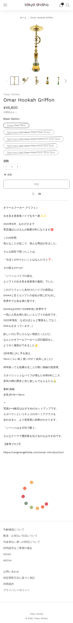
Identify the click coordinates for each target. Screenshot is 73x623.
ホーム (23, 17)
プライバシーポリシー (16, 590)
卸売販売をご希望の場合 (17, 548)
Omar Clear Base (16, 125)
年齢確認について (13, 529)
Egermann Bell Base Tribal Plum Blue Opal (31, 152)
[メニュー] (5, 5)
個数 (6, 161)
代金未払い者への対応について (21, 541)
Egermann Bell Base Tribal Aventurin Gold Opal (33, 139)
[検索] (68, 5)
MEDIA (7, 560)
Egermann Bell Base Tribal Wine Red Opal (30, 145)
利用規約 (8, 583)
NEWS (7, 554)
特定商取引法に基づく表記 (19, 577)
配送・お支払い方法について (20, 535)
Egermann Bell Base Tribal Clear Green (29, 132)
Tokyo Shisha (11, 94)
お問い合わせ (11, 571)
